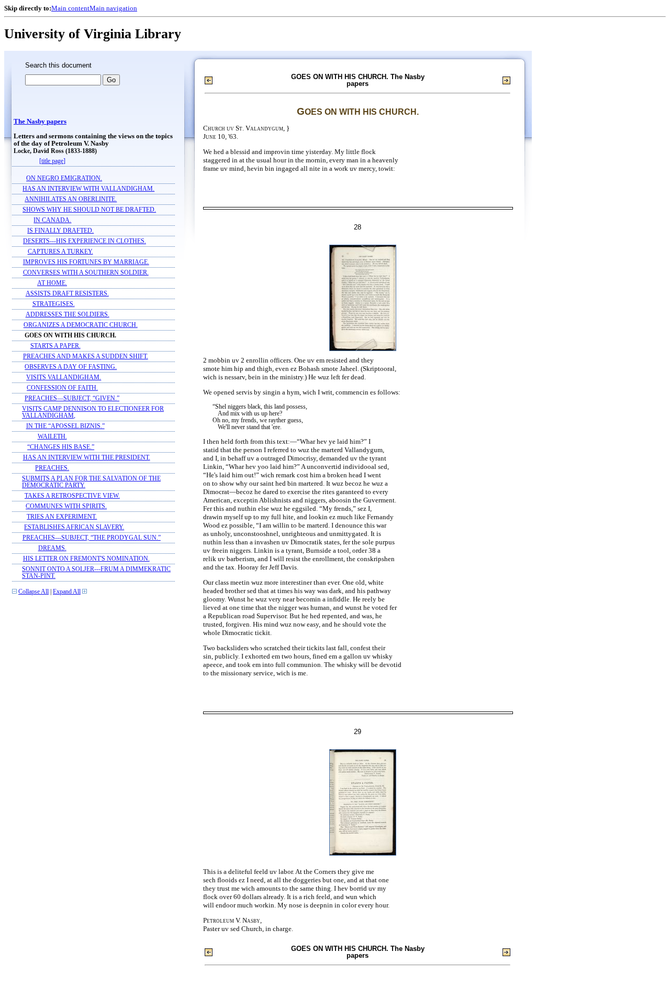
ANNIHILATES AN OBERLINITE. (71, 199)
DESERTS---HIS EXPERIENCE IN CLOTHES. (84, 241)
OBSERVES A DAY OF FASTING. (71, 367)
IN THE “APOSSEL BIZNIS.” (65, 426)
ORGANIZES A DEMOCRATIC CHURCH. (81, 325)
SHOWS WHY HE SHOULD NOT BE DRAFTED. (89, 209)
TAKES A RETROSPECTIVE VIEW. (72, 495)
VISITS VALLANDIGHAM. (63, 377)
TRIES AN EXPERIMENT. (62, 516)
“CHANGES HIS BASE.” (60, 447)
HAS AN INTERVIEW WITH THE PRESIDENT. (86, 457)
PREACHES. (52, 468)
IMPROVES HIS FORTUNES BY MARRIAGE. (86, 262)
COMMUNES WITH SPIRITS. (66, 506)
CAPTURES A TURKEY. (60, 251)
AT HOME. (52, 283)
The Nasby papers (40, 121)
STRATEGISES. (53, 304)
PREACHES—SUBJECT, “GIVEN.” (72, 398)
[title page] (52, 161)
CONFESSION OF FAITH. (62, 388)
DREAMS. (52, 548)
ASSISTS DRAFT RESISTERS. (67, 293)
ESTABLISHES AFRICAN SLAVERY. (74, 527)
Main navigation (113, 8)
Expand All (67, 591)
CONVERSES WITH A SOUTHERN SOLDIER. (86, 272)
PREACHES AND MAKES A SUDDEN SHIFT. (85, 356)
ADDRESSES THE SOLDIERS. (67, 314)
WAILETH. (52, 436)
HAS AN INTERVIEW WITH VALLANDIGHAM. (88, 188)
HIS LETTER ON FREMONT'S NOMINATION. (86, 558)
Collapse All (33, 591)
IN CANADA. (52, 220)
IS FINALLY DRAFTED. (60, 230)
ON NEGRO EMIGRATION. (64, 178)
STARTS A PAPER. (55, 346)
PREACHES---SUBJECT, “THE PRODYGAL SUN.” (92, 537)
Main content (70, 8)
